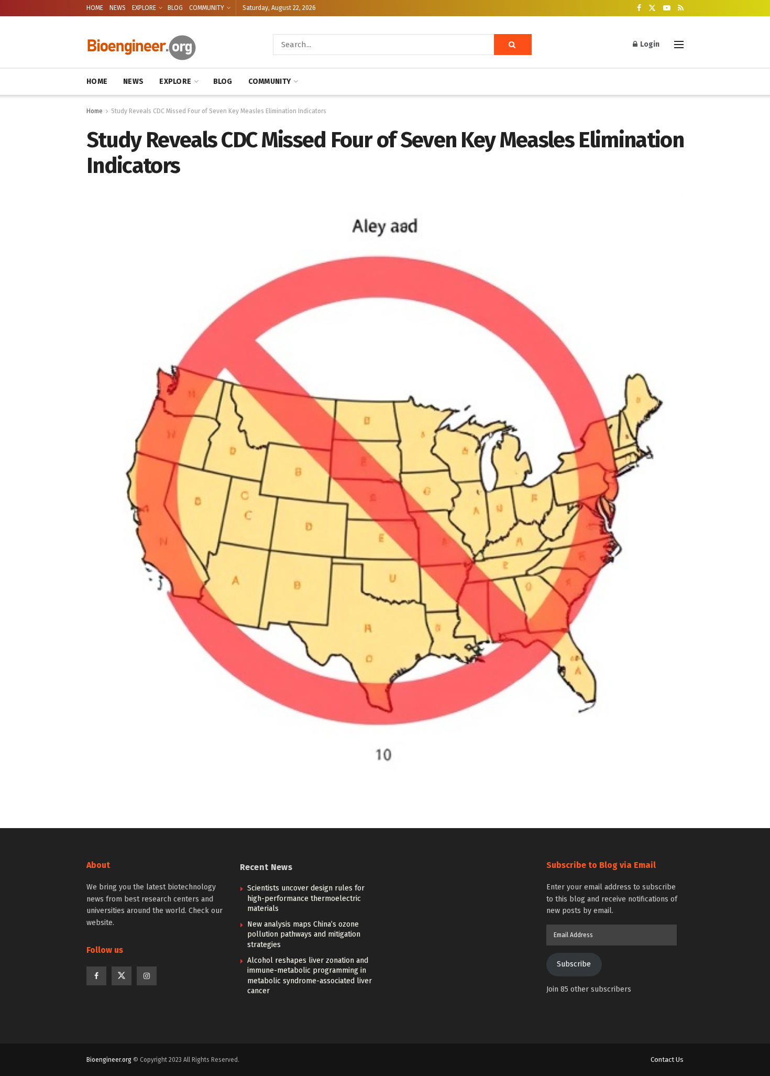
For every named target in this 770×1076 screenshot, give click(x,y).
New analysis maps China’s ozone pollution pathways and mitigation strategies (303, 934)
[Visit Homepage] (165, 44)
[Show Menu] (679, 44)
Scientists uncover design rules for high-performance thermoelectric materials (306, 898)
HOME (94, 8)
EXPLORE (144, 8)
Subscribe (574, 964)
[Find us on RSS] (681, 8)
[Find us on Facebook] (639, 8)
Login (649, 44)
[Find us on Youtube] (666, 8)
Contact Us (667, 1059)
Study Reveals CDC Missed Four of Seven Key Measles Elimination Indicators (218, 111)
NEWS (117, 8)
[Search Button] (513, 44)
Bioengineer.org (108, 1059)
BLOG (175, 8)
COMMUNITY (206, 8)
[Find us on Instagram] (147, 975)
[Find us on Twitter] (652, 8)
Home (94, 111)
